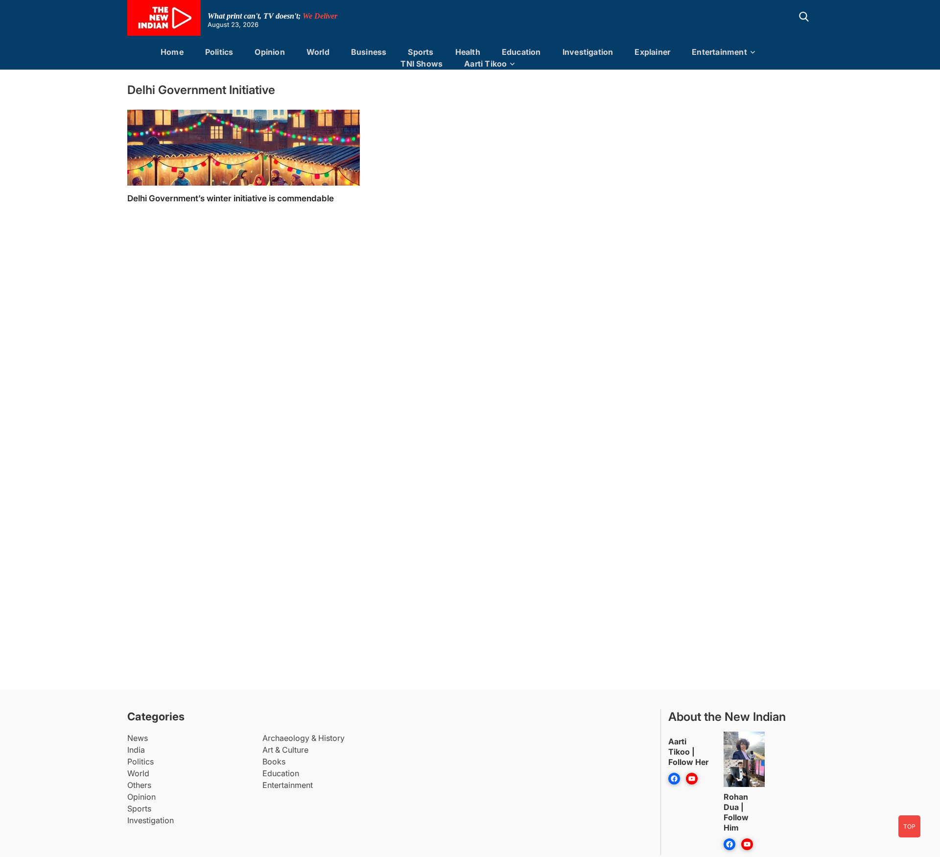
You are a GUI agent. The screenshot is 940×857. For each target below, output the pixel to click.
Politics (219, 52)
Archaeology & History (303, 738)
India (136, 750)
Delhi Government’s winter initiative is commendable (230, 198)
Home (172, 52)
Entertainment (719, 52)
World (317, 52)
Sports (420, 52)
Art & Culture (285, 750)
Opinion (269, 52)
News (137, 738)
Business (369, 52)
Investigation (588, 52)
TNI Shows (421, 64)
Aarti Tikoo (485, 64)
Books (273, 761)
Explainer (652, 52)
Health (467, 52)
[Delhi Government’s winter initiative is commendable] (243, 178)
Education (521, 52)
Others (139, 785)
